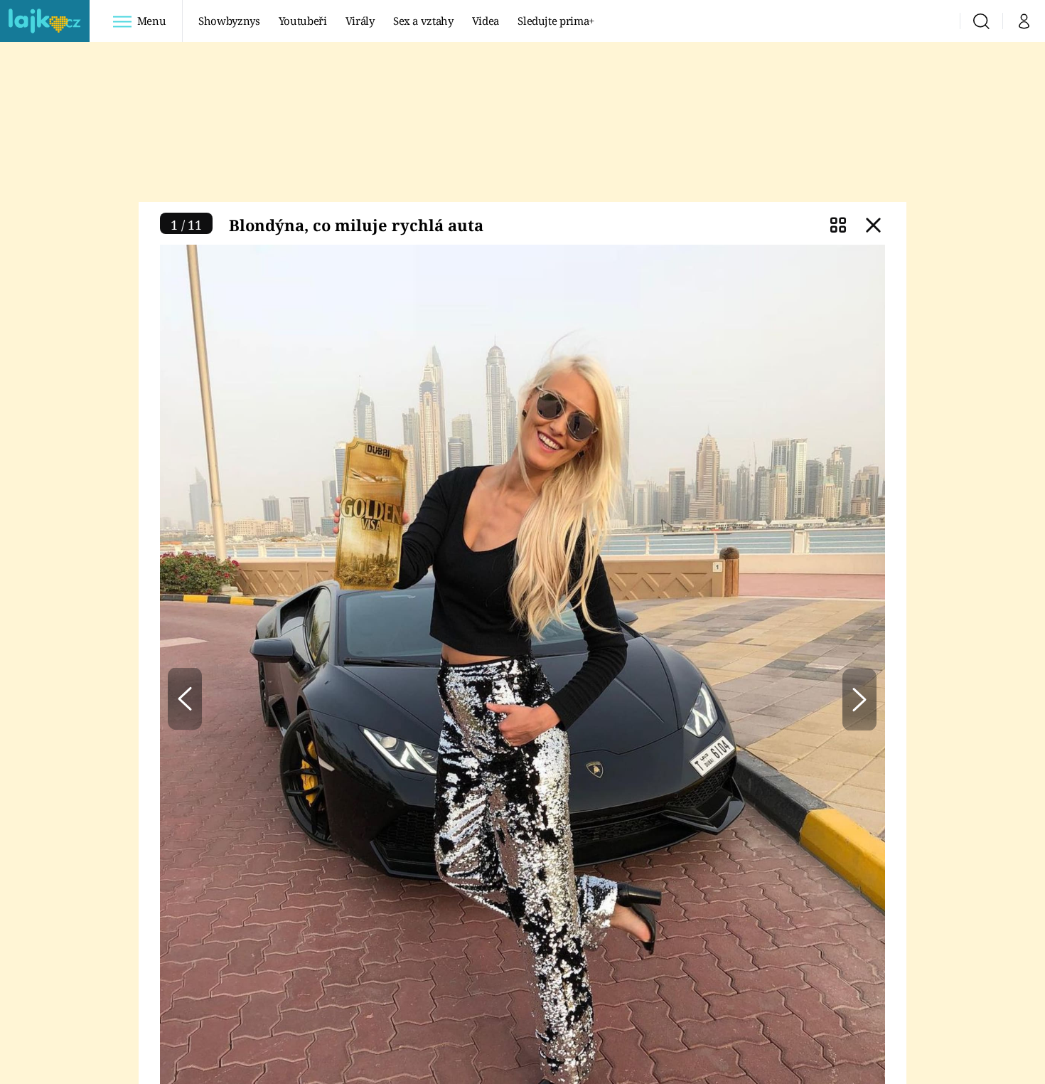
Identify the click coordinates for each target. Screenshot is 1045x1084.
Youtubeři (303, 21)
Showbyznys (228, 21)
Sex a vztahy (423, 21)
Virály (360, 21)
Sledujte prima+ (556, 21)
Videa (485, 21)
